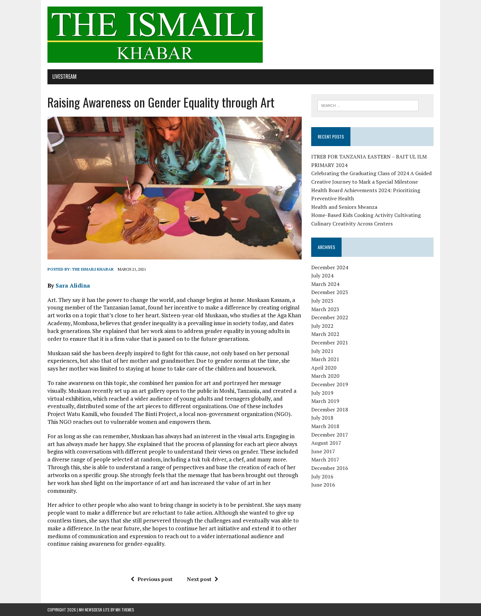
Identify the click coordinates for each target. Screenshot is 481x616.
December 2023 (329, 292)
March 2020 (325, 375)
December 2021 (329, 342)
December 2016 (329, 468)
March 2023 (325, 309)
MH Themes (125, 609)
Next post (199, 579)
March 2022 (325, 334)
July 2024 (322, 275)
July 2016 (322, 476)
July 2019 (322, 392)
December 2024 (329, 267)
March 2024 (325, 284)
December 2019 (329, 384)
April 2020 (323, 367)
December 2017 (329, 434)
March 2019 (325, 401)
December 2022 (329, 317)
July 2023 (322, 300)
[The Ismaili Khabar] (240, 35)
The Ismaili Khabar (93, 269)
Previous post (154, 579)
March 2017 (325, 459)
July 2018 (322, 417)
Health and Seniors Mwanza (344, 206)
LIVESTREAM (64, 76)
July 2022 (322, 325)
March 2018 (325, 426)
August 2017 (326, 442)
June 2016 (323, 484)
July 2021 (322, 351)
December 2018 (329, 409)
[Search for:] (368, 104)
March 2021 (325, 359)
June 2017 (323, 451)
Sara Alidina (73, 285)
